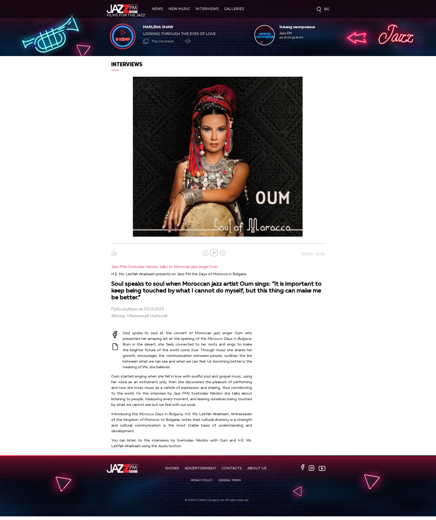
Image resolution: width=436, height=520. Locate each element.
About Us (257, 468)
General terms (229, 480)
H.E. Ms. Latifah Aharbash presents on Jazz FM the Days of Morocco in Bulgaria (178, 274)
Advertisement (200, 468)
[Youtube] (322, 468)
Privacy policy (202, 480)
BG (326, 9)
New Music (179, 9)
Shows (172, 468)
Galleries (234, 9)
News (157, 9)
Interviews (207, 9)
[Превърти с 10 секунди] (205, 253)
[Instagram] (312, 468)
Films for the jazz (126, 15)
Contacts (232, 468)
